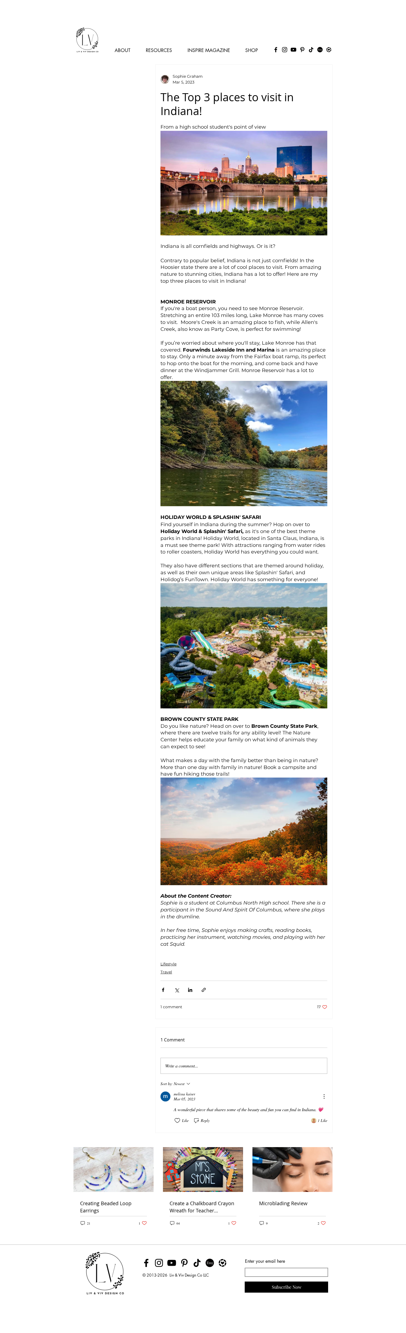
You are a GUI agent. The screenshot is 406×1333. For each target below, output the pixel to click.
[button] (125, 48)
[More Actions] (324, 1096)
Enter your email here (265, 1261)
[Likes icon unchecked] (177, 1120)
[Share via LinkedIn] (190, 989)
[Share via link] (203, 989)
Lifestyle (168, 964)
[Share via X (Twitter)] (176, 989)
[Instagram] (284, 49)
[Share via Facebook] (163, 989)
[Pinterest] (302, 49)
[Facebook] (275, 49)
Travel (166, 972)
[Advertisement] (100, 12)
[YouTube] (293, 49)
